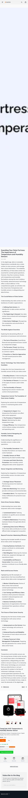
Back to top (4, 794)
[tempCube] (8, 2)
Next (23, 687)
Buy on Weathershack (6, 752)
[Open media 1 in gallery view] (7, 722)
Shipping (2, 749)
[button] (21, 2)
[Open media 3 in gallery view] (16, 722)
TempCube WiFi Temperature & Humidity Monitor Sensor (11, 729)
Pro (9, 740)
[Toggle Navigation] (2, 2)
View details (14, 766)
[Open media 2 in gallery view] (11, 722)
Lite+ (3, 740)
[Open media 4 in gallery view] (20, 722)
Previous (6, 687)
